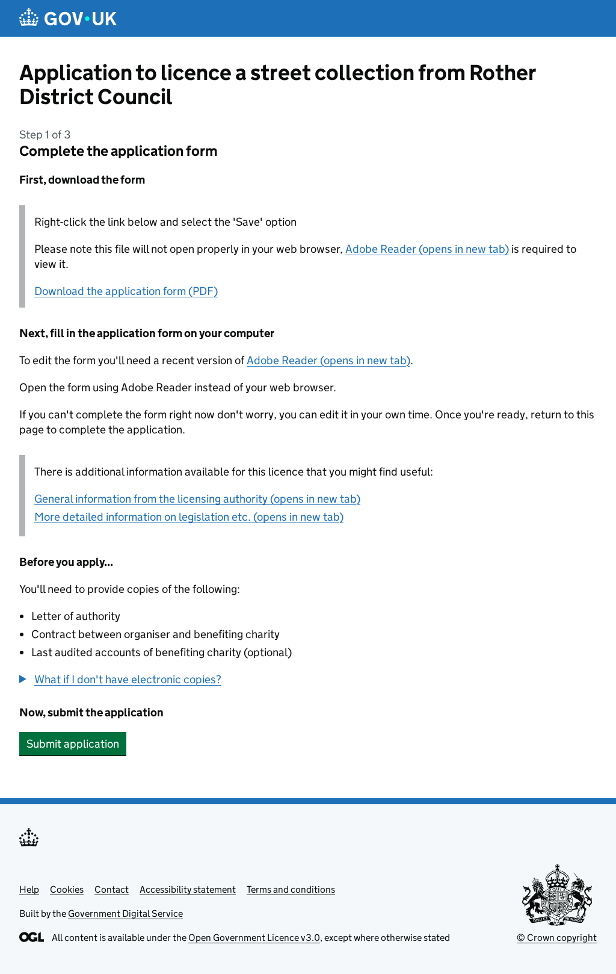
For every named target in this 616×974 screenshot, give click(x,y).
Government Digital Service (125, 913)
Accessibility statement (188, 889)
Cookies (67, 889)
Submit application (72, 744)
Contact (111, 889)
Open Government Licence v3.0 (254, 937)
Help (29, 889)
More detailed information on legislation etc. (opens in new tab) (188, 517)
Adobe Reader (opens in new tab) (427, 249)
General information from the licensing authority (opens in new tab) (197, 499)
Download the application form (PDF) (126, 291)
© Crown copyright (557, 937)
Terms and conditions (291, 889)
